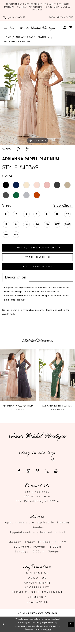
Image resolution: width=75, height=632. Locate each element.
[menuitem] (6, 27)
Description (15, 277)
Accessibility (37, 587)
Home (7, 37)
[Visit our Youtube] (56, 471)
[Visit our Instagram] (28, 471)
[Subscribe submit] (52, 460)
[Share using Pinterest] (18, 149)
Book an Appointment (37, 266)
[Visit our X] (47, 471)
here (48, 629)
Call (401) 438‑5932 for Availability (37, 248)
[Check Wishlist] (71, 27)
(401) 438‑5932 (37, 491)
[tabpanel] (37, 95)
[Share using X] (27, 149)
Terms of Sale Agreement (37, 592)
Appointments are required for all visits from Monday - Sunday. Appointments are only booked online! (37, 7)
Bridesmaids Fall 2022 (17, 41)
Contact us (37, 572)
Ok (71, 624)
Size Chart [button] (63, 205)
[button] (6, 27)
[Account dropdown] (65, 27)
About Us (37, 577)
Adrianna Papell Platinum (33, 37)
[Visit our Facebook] (19, 471)
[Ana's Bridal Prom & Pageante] (37, 28)
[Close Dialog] (3, 624)
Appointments (37, 582)
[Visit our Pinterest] (37, 471)
